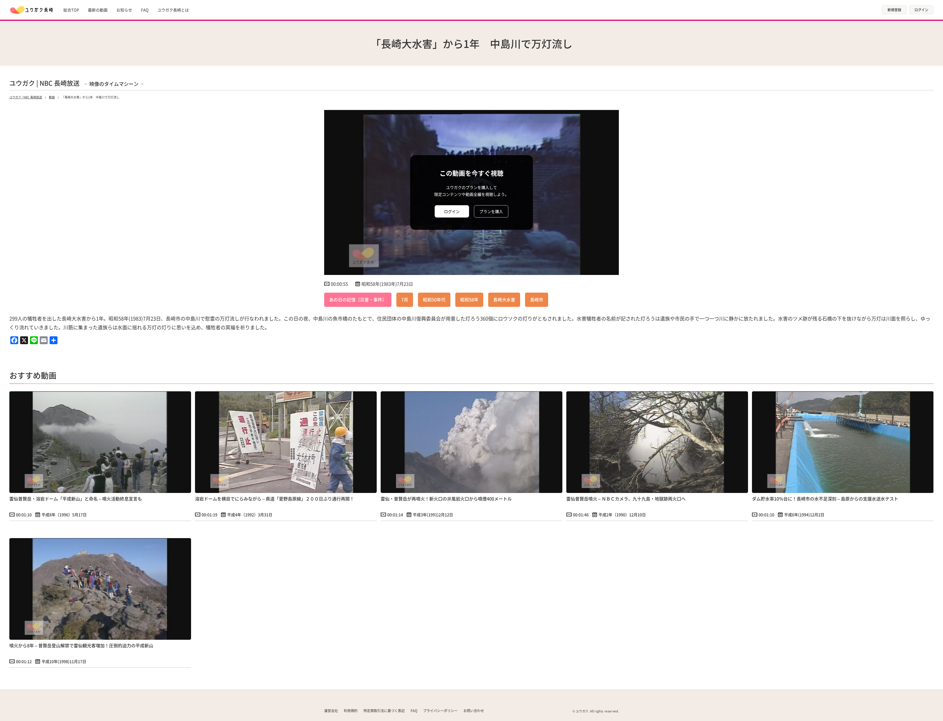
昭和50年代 (434, 299)
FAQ (145, 10)
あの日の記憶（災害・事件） (358, 299)
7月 (404, 299)
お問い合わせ (473, 710)
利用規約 (351, 710)
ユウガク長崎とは (173, 10)
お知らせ (124, 10)
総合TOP (71, 10)
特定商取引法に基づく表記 (384, 710)
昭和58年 (469, 299)
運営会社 (331, 710)
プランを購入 (491, 211)
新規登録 (894, 9)
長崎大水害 (504, 299)
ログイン (921, 9)
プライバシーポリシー (440, 710)
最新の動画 (98, 10)
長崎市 (536, 299)
